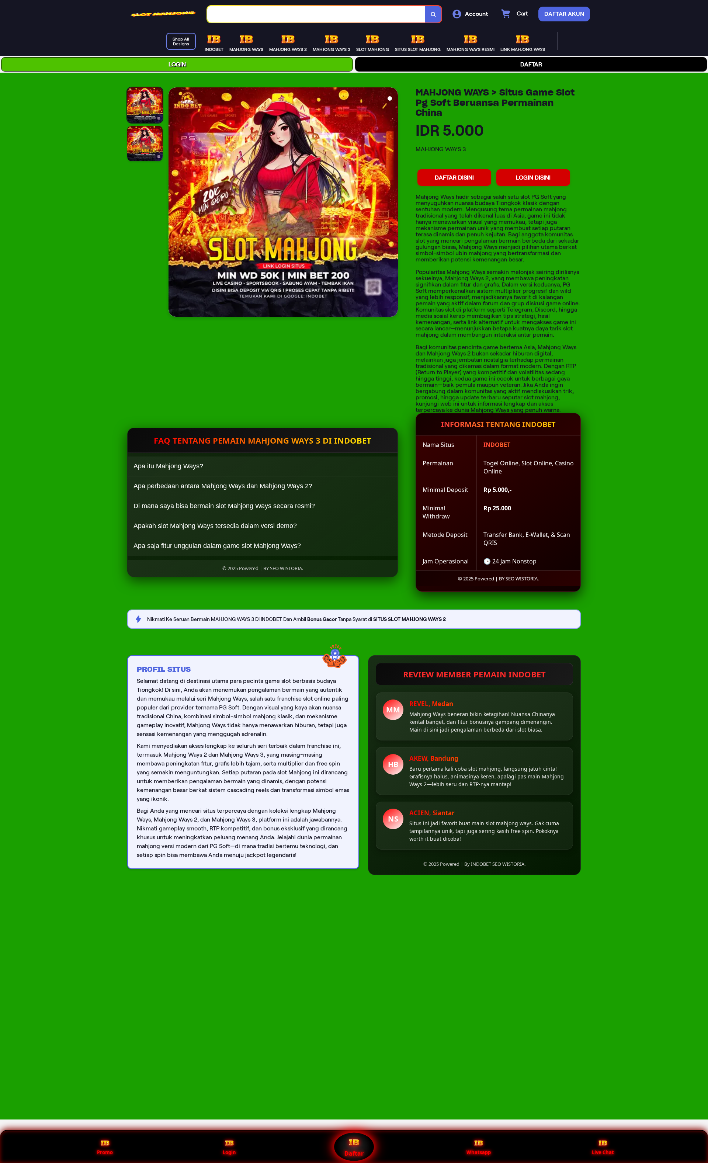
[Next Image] (392, 203)
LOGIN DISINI (533, 177)
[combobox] (316, 14)
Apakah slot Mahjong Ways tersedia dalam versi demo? (215, 526)
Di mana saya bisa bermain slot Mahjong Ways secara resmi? (224, 506)
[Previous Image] (174, 203)
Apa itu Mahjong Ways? (168, 466)
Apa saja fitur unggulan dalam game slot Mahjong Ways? (217, 545)
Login (229, 1152)
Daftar (354, 1153)
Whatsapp (478, 1152)
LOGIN (177, 64)
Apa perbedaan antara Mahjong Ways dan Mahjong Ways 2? (222, 486)
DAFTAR (531, 64)
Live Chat (603, 1152)
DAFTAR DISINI (454, 177)
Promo (105, 1152)
